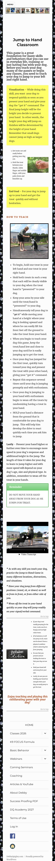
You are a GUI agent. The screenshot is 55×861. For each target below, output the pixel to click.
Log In (14, 826)
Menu (10, 4)
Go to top (44, 616)
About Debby (18, 792)
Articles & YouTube (21, 784)
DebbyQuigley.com (14, 856)
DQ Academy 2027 (22, 809)
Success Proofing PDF (24, 801)
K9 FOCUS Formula (22, 741)
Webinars (16, 758)
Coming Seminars (21, 767)
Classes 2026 (18, 733)
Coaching (16, 775)
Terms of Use (18, 818)
